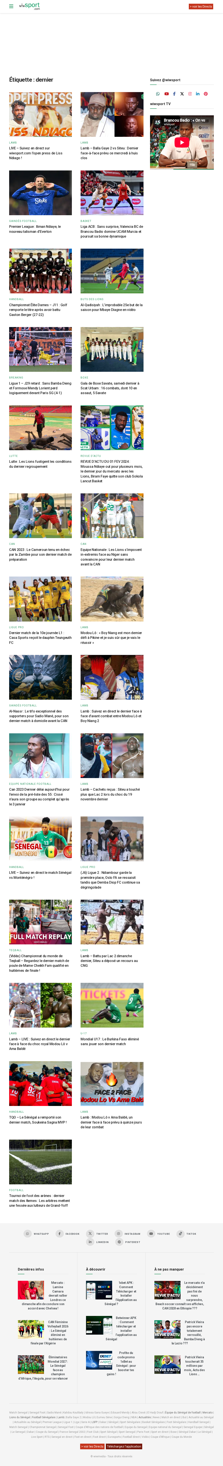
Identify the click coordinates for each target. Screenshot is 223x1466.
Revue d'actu (91, 456)
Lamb (13, 142)
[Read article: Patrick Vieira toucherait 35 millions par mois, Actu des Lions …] (167, 1364)
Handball (16, 299)
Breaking (16, 377)
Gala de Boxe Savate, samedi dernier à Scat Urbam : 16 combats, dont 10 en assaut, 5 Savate (110, 388)
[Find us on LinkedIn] (197, 94)
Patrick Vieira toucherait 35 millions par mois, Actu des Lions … (194, 1365)
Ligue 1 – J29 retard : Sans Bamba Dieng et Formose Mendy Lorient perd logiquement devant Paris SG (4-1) (40, 388)
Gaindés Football (23, 221)
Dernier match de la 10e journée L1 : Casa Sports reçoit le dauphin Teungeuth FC (40, 638)
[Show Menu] (11, 6)
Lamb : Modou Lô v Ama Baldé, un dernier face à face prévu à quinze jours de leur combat (111, 1122)
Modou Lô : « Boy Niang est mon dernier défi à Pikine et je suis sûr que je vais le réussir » (111, 638)
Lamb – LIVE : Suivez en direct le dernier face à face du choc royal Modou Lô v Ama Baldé (39, 1044)
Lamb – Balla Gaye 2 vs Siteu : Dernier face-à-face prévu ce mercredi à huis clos (109, 153)
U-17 (84, 1033)
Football (16, 1190)
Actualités (145, 1417)
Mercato (208, 1412)
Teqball (15, 950)
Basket (86, 221)
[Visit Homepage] (29, 6)
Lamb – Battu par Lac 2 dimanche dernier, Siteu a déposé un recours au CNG (109, 961)
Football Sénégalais (44, 1417)
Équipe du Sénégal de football (183, 1412)
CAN (12, 544)
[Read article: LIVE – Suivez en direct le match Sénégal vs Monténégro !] (40, 838)
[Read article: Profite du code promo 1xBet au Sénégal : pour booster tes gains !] (99, 1360)
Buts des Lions (92, 299)
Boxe (84, 377)
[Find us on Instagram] (190, 94)
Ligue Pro (16, 627)
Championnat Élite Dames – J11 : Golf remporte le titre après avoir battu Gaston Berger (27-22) (38, 310)
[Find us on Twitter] (182, 94)
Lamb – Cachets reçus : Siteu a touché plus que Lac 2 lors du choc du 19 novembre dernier (110, 794)
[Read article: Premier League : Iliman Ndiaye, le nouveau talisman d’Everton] (40, 192)
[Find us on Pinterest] (206, 94)
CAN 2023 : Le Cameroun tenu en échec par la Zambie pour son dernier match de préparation (40, 555)
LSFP (94, 1422)
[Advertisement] (114, 41)
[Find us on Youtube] (166, 94)
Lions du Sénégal (19, 1417)
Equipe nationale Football (30, 784)
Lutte (13, 456)
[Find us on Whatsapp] (158, 94)
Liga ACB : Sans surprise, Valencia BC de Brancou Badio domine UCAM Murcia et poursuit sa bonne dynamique (112, 231)
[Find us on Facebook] (174, 94)
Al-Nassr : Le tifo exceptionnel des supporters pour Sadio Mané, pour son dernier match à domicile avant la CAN (38, 716)
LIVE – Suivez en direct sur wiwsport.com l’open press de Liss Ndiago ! (35, 153)
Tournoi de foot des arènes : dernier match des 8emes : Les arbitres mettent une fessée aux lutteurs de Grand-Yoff (39, 1201)
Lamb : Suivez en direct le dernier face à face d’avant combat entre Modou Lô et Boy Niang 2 (111, 716)
